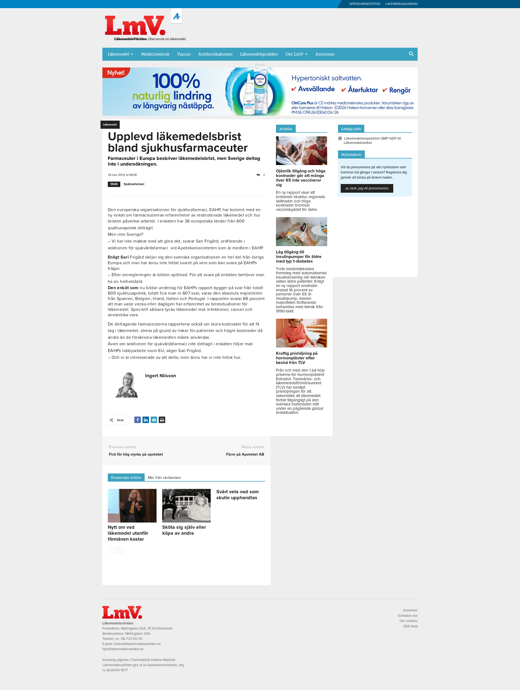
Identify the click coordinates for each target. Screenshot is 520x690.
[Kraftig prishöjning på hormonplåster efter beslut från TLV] (301, 346)
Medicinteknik (155, 54)
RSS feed (411, 626)
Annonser (325, 54)
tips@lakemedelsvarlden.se (123, 649)
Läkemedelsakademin (401, 3)
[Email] (154, 420)
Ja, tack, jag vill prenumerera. (367, 188)
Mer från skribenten (164, 477)
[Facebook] (137, 420)
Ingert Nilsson (160, 376)
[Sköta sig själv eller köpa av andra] (186, 506)
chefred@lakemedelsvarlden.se (137, 644)
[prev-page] (111, 550)
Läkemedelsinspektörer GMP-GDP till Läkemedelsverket (372, 140)
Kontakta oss (408, 616)
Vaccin (184, 54)
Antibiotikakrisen (215, 54)
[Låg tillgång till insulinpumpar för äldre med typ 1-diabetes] (301, 244)
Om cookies (408, 621)
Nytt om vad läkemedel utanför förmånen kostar (128, 533)
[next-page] (119, 550)
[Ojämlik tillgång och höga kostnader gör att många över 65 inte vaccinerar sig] (301, 163)
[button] (411, 54)
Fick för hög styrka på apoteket (136, 454)
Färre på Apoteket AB (245, 454)
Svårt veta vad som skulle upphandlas (237, 495)
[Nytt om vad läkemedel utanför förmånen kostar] (132, 506)
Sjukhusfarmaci (134, 184)
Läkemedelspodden (259, 54)
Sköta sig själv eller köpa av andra (184, 530)
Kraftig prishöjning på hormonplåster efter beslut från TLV (297, 358)
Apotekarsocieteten (364, 3)
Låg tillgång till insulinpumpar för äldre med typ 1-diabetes (298, 256)
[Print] (162, 420)
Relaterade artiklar (126, 477)
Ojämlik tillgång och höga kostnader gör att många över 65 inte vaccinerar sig (301, 178)
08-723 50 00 (131, 639)
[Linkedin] (145, 420)
